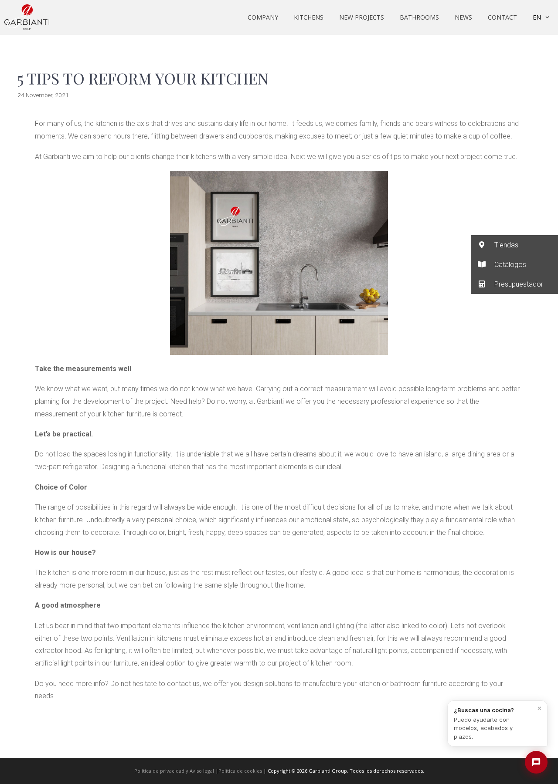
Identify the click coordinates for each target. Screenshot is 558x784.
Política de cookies (240, 770)
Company (263, 17)
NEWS (463, 17)
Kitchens (308, 17)
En (537, 17)
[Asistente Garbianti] (536, 762)
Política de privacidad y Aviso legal (174, 770)
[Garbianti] (27, 17)
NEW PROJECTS (361, 17)
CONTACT (502, 17)
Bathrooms (419, 17)
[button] (514, 245)
